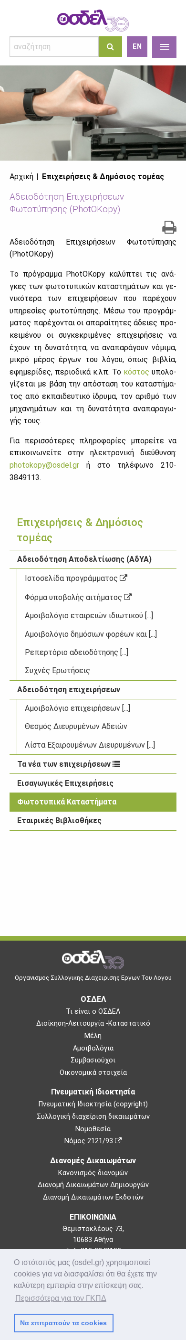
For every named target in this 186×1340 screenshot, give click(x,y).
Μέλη (93, 1036)
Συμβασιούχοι (93, 1060)
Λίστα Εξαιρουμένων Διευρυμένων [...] (90, 745)
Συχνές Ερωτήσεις (57, 670)
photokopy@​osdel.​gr (44, 465)
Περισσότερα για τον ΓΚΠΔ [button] (60, 1298)
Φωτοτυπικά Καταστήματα (66, 801)
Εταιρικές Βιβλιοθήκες (59, 820)
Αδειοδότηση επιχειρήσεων (68, 689)
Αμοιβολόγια (93, 1048)
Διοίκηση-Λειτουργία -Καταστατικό (93, 1023)
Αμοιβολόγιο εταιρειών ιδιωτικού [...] (89, 615)
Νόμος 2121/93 (89, 1141)
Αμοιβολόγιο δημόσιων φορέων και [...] (91, 634)
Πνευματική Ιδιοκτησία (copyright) (93, 1104)
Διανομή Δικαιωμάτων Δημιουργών (93, 1185)
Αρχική (21, 176)
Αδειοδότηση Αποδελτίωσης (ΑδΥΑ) (84, 559)
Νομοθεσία (93, 1129)
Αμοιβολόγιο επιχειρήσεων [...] (77, 708)
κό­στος (136, 371)
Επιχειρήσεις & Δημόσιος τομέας (103, 176)
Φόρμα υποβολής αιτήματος (74, 597)
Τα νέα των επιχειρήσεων (65, 764)
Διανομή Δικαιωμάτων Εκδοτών (93, 1197)
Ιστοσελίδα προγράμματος (72, 578)
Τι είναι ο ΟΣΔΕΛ (93, 1012)
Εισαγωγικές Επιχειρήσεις (65, 783)
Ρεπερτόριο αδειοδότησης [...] (76, 652)
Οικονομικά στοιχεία (93, 1073)
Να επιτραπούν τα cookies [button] (63, 1323)
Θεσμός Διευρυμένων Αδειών (76, 726)
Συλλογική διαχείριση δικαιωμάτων (93, 1117)
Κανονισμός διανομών (93, 1173)
